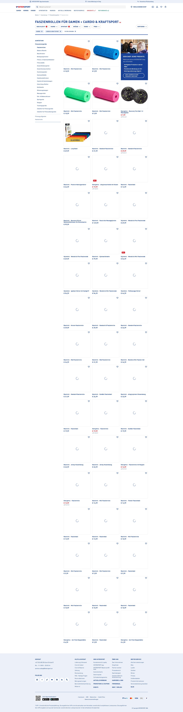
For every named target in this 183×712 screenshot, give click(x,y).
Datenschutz (93, 697)
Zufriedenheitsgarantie (100, 677)
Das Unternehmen (117, 662)
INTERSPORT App (98, 665)
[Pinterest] (57, 680)
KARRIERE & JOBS (117, 680)
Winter (133, 673)
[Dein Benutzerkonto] (157, 7)
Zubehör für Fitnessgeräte (45, 108)
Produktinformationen (137, 681)
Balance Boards (41, 50)
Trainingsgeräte (42, 105)
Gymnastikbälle (41, 75)
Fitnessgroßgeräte (40, 116)
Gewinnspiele (97, 674)
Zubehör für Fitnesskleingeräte (46, 111)
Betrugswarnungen (80, 681)
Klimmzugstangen (42, 90)
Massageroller (41, 93)
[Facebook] (42, 680)
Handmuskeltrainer (43, 78)
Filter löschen (69, 31)
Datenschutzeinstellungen (91, 699)
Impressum (81, 697)
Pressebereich (116, 670)
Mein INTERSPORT (99, 659)
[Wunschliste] (161, 7)
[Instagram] (37, 680)
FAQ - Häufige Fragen (81, 676)
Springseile (40, 99)
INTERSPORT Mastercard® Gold (101, 668)
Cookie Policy (101, 697)
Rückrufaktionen (80, 678)
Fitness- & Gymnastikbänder (45, 59)
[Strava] (67, 680)
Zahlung (77, 670)
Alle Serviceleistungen (137, 662)
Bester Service (136, 659)
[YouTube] (52, 680)
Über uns (115, 659)
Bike (132, 665)
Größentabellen (135, 678)
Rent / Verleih (117, 687)
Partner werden (116, 667)
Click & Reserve (79, 667)
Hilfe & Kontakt (80, 659)
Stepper (39, 102)
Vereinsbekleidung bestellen (139, 684)
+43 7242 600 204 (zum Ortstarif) (44, 662)
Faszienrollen (41, 47)
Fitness (133, 676)
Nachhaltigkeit (116, 673)
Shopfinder (115, 665)
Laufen (133, 667)
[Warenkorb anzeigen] (165, 7)
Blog (132, 687)
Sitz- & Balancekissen (43, 96)
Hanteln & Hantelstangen (44, 81)
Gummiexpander (42, 72)
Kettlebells (40, 87)
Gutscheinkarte (98, 672)
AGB (87, 697)
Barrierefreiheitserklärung (83, 684)
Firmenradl (116, 684)
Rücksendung (79, 673)
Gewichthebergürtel (43, 66)
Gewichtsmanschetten (44, 69)
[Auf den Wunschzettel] (89, 41)
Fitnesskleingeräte (54, 15)
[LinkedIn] (62, 680)
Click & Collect (79, 665)
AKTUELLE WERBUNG (100, 680)
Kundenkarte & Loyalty (100, 662)
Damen (37, 15)
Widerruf (77, 686)
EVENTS (95, 687)
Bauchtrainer (41, 53)
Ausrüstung (44, 15)
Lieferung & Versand (81, 662)
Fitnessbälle (41, 63)
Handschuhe (39, 119)
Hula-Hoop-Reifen (42, 84)
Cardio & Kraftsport (52, 31)
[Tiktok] (47, 680)
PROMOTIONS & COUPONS (101, 684)
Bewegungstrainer (42, 56)
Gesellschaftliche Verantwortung (117, 676)
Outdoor (133, 670)
